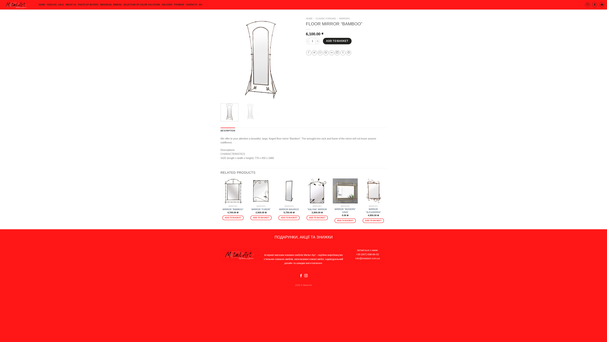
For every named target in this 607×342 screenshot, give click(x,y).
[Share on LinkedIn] (337, 52)
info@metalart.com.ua (367, 258)
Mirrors (344, 18)
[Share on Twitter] (314, 52)
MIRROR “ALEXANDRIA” (373, 210)
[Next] (295, 58)
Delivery (167, 4)
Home (309, 18)
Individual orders (111, 4)
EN (200, 4)
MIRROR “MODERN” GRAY (345, 210)
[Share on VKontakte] (331, 52)
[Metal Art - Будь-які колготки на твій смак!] (18, 5)
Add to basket (337, 41)
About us (70, 4)
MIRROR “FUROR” (261, 209)
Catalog (52, 4)
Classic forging (326, 18)
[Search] (587, 4)
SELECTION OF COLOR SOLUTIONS (141, 4)
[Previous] (226, 58)
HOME (42, 4)
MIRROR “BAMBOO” (233, 209)
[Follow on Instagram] (306, 276)
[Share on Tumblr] (343, 52)
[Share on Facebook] (308, 52)
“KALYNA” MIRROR (317, 209)
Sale (61, 4)
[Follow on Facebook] (301, 276)
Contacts (191, 4)
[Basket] (601, 4)
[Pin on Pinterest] (325, 52)
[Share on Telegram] (348, 52)
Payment (179, 4)
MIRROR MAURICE (289, 209)
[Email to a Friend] (320, 52)
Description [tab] (228, 131)
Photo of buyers (88, 4)
